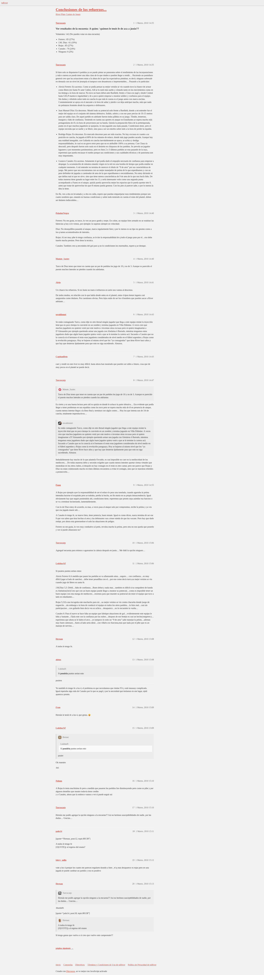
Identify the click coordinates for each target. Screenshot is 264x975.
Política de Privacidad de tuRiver (142, 965)
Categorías (68, 965)
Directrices (80, 965)
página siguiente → (64, 948)
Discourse (70, 971)
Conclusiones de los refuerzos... (81, 9)
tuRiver (4, 3)
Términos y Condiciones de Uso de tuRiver (106, 965)
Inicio (58, 965)
